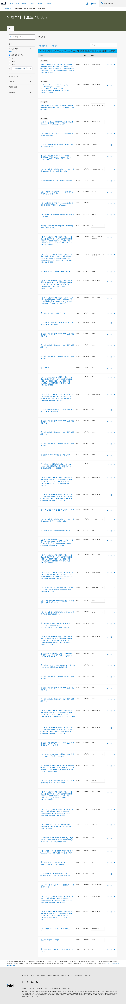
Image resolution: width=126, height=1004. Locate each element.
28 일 (13, 64)
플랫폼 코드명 (13, 76)
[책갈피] (111, 65)
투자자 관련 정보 (53, 975)
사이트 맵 (78, 975)
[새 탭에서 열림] (108, 64)
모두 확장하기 (43, 46)
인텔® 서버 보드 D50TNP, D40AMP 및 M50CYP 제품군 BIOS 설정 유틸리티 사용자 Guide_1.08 (55, 158)
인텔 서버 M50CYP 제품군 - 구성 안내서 (57, 455)
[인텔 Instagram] (37, 982)
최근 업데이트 (13, 49)
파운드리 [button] (48, 3)
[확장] (114, 64)
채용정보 (87, 975)
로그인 (82, 51)
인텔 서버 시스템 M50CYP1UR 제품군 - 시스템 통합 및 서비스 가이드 (57, 324)
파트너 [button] (39, 3)
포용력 (43, 975)
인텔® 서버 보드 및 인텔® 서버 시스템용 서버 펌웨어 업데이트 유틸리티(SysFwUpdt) (56, 204)
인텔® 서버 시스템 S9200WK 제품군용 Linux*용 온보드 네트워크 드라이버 (57, 602)
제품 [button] (11, 3)
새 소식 (70, 975)
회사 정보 (25, 975)
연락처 (63, 975)
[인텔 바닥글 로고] (11, 986)
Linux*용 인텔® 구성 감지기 (49, 940)
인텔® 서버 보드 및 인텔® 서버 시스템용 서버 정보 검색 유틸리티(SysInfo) (56, 193)
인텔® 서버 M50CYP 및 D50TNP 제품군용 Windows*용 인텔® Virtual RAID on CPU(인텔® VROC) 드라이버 (56, 826)
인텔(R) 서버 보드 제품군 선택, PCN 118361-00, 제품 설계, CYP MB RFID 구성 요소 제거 (57, 875)
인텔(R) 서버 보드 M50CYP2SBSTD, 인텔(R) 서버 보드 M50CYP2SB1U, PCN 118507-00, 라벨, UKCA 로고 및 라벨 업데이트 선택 (57, 840)
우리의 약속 (35, 975)
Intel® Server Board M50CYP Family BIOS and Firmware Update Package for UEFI (56, 123)
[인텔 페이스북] (22, 982)
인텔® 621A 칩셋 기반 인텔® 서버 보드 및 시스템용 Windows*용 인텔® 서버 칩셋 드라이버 (57, 170)
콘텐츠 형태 (13, 87)
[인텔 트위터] (27, 982)
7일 (12, 58)
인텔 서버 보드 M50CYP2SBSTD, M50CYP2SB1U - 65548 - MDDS (53, 863)
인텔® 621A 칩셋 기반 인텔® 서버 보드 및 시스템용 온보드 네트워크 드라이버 (57, 613)
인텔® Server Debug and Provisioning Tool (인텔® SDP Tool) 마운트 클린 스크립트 (57, 755)
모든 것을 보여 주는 (17, 55)
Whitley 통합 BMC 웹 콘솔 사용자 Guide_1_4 (58, 510)
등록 (89, 51)
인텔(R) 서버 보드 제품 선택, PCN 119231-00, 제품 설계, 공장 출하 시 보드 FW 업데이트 (56, 655)
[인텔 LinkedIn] (32, 982)
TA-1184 (46, 368)
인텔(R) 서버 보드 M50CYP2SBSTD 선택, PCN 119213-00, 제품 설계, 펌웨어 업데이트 (57, 666)
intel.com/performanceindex (70, 993)
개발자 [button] (32, 3)
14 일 (13, 61)
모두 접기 (54, 46)
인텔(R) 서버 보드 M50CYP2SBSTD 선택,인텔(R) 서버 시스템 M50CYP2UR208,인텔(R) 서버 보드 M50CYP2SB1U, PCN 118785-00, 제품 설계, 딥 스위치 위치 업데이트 (57, 768)
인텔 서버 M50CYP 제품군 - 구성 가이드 (57, 271)
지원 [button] (17, 3)
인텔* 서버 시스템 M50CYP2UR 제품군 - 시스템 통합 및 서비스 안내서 (57, 411)
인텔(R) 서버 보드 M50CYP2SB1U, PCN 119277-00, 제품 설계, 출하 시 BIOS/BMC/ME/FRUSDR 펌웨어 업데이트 (55, 625)
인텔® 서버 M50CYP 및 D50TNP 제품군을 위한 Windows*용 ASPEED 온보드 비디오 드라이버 (56, 852)
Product (11, 82)
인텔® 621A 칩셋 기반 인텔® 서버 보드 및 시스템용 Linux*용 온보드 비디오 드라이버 (57, 782)
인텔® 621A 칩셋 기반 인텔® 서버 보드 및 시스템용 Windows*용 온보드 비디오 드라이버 (57, 520)
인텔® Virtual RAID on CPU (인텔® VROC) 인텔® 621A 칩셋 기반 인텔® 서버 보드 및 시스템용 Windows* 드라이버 (56, 589)
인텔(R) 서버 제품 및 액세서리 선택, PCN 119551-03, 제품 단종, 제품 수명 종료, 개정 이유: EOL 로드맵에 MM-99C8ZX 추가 (56, 466)
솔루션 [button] (24, 3)
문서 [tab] (10, 29)
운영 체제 (12, 92)
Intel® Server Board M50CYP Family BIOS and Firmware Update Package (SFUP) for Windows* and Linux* (57, 107)
